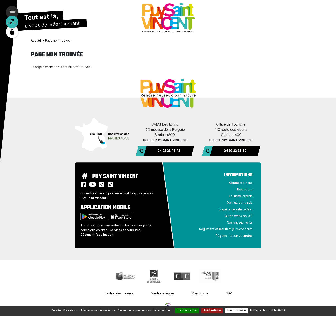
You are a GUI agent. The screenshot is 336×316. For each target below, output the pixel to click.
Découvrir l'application (96, 235)
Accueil (36, 40)
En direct (12, 22)
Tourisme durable (241, 196)
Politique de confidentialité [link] (267, 310)
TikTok (110, 184)
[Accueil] (168, 17)
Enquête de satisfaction (236, 209)
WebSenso (168, 305)
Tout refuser (212, 310)
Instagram (102, 184)
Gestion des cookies (118, 293)
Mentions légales (162, 293)
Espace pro (245, 189)
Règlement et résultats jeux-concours (226, 229)
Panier (12, 31)
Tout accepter (187, 310)
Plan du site (200, 293)
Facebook (83, 184)
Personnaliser (236, 310)
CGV (229, 293)
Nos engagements (240, 222)
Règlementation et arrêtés (234, 236)
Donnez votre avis (240, 203)
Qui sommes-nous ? (239, 216)
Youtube (92, 184)
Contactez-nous (241, 183)
